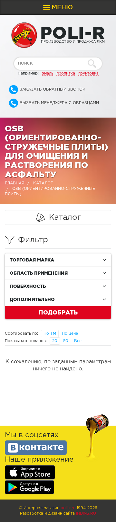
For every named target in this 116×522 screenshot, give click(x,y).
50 (65, 341)
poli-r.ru (68, 508)
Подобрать (58, 312)
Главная (14, 183)
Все (78, 341)
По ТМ (50, 333)
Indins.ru (86, 513)
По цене (70, 333)
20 (54, 341)
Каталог (43, 183)
